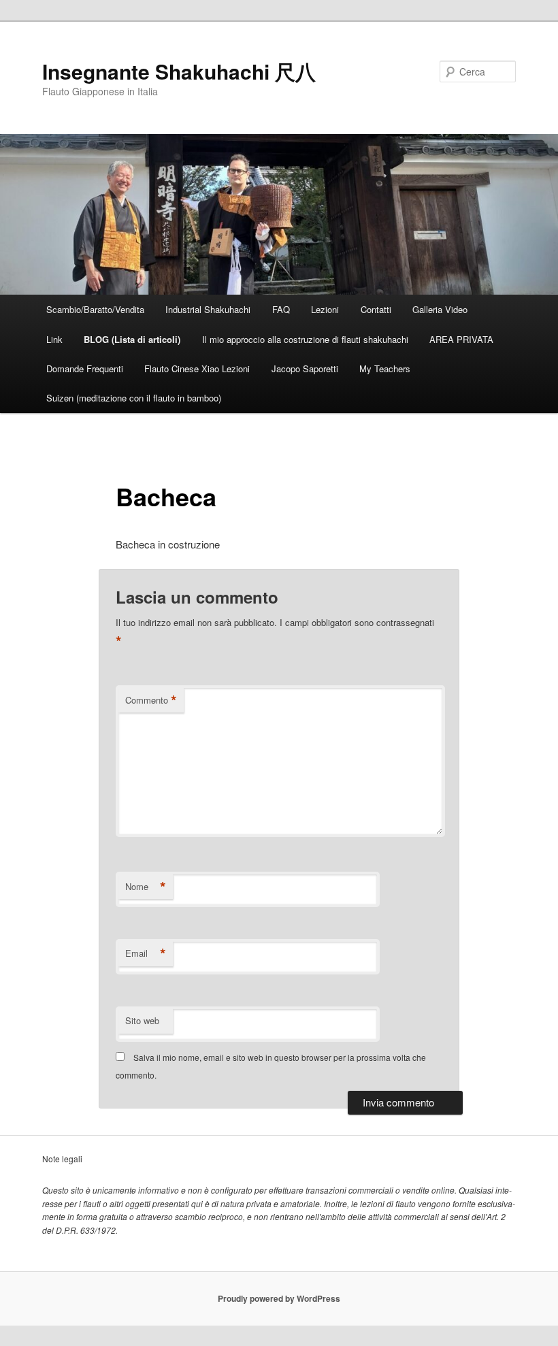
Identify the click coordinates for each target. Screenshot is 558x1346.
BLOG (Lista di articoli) (132, 339)
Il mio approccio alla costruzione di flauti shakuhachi (305, 339)
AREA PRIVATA (461, 339)
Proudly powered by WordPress (279, 1298)
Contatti (376, 309)
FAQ (281, 309)
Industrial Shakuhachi (207, 309)
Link (54, 339)
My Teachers (384, 368)
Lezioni (325, 309)
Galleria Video (439, 309)
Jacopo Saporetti (305, 368)
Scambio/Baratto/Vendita (95, 309)
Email (145, 953)
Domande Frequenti (84, 368)
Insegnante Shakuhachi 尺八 (179, 71)
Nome (145, 887)
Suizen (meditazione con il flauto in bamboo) (133, 397)
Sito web (142, 1020)
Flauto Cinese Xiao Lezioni (197, 368)
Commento (151, 700)
